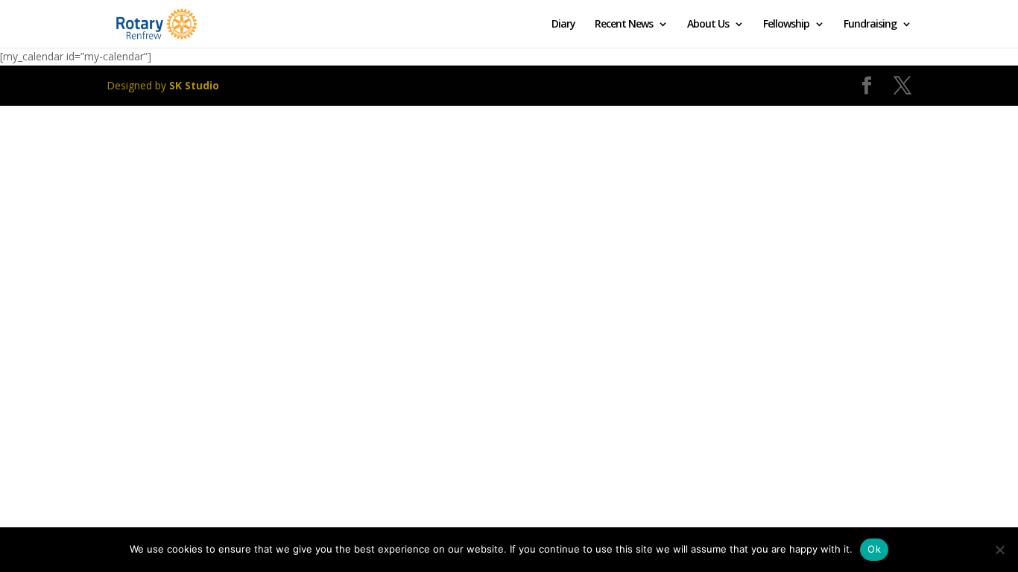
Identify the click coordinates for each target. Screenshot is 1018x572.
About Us (708, 25)
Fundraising (870, 25)
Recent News (624, 25)
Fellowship (786, 25)
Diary (563, 25)
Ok (874, 549)
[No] (999, 549)
